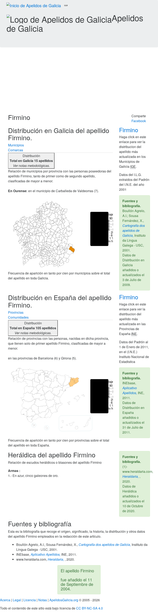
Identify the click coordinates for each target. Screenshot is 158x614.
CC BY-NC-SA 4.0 (89, 608)
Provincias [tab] (15, 312)
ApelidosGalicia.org (63, 600)
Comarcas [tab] (15, 150)
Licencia (29, 600)
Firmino (129, 130)
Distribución (31, 160)
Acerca (5, 600)
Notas (42, 600)
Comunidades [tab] (18, 317)
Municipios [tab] (16, 145)
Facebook (138, 120)
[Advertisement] (79, 82)
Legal (17, 600)
